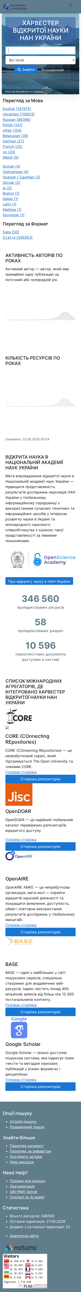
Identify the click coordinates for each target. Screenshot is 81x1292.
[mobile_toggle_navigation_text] (70, 5)
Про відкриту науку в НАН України (39, 581)
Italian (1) (10, 198)
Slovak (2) (11, 182)
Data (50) (11, 232)
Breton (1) (11, 193)
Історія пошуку (23, 1121)
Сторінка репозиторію (40, 779)
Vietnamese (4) (16, 171)
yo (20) (9, 152)
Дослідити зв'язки (26, 1156)
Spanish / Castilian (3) (21, 177)
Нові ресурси (22, 1162)
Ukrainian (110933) (19, 114)
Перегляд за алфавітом (30, 1151)
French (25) (12, 146)
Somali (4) (11, 166)
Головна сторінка (20, 772)
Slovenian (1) (14, 215)
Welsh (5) (11, 157)
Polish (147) (12, 125)
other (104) (12, 130)
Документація (22, 1186)
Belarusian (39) (15, 135)
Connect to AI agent (27, 1197)
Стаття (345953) (18, 237)
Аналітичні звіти (24, 1235)
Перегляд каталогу (26, 1145)
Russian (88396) (17, 119)
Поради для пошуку (27, 1181)
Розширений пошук (27, 1127)
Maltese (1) (12, 209)
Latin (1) (9, 204)
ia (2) (7, 188)
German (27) (13, 141)
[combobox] (40, 50)
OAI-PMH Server (24, 1191)
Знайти (28, 69)
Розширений (52, 70)
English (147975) (17, 108)
